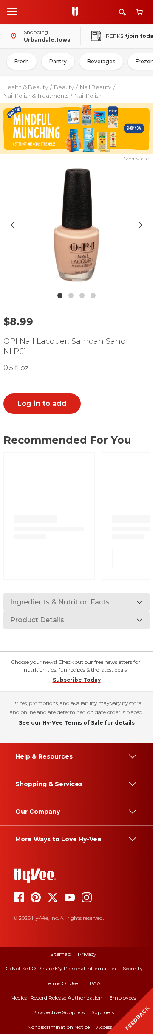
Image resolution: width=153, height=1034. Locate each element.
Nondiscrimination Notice (59, 1027)
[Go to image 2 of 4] (70, 295)
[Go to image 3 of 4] (82, 295)
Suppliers (102, 1012)
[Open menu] (12, 11)
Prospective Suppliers (58, 1012)
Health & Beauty (25, 87)
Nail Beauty (95, 87)
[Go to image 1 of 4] (59, 295)
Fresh (21, 61)
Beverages (101, 61)
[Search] (122, 12)
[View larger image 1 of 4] (76, 225)
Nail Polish (88, 95)
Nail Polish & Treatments (35, 95)
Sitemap (60, 954)
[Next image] (140, 225)
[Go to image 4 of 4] (93, 295)
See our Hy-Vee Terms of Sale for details (77, 722)
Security (133, 968)
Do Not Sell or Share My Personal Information (59, 968)
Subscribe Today (77, 680)
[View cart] (139, 12)
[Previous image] (13, 225)
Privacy (87, 954)
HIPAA (93, 983)
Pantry (58, 61)
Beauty (64, 87)
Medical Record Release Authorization (56, 998)
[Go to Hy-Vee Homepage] (77, 12)
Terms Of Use (61, 983)
